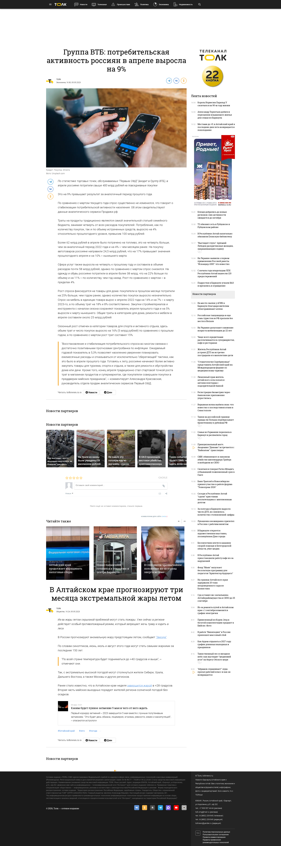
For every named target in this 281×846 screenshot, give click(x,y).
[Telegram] (168, 80)
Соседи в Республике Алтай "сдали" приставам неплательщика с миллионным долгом (215, 498)
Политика (144, 4)
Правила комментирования (214, 837)
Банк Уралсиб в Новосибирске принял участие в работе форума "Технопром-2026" (215, 484)
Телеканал (102, 4)
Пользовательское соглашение (216, 835)
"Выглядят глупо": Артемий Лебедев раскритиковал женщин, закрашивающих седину (215, 246)
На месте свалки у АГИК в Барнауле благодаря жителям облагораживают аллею (213, 306)
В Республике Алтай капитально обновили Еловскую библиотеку (215, 235)
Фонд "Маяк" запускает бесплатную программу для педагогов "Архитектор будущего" (215, 570)
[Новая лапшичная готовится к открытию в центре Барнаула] (115, 553)
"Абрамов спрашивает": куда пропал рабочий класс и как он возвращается (214, 672)
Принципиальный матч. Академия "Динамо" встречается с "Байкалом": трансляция (216, 447)
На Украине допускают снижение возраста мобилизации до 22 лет (215, 329)
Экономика (164, 4)
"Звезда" (161, 637)
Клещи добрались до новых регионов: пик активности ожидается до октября (212, 215)
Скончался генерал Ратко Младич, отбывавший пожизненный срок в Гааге (216, 472)
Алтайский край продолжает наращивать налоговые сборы (65, 568)
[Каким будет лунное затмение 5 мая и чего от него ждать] (63, 713)
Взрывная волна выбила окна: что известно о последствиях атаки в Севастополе (216, 407)
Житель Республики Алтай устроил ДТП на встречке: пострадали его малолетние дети (215, 352)
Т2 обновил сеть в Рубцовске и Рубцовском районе (214, 226)
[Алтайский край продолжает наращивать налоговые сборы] (67, 553)
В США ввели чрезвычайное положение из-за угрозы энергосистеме (163, 568)
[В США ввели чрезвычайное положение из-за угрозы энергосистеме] (162, 553)
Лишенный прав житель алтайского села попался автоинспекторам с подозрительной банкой (211, 381)
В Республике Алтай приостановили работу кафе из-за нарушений (215, 558)
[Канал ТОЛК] (108, 392)
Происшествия (123, 4)
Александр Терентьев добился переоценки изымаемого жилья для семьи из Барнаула (215, 114)
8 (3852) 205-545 (206, 816)
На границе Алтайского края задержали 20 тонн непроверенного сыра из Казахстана (213, 584)
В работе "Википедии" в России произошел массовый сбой (214, 633)
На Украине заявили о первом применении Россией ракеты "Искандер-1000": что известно (213, 261)
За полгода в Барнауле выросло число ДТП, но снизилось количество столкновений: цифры (216, 511)
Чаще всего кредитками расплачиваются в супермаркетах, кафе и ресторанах (216, 340)
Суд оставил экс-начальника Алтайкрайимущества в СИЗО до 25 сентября (216, 598)
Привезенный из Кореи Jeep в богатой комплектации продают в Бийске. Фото (216, 622)
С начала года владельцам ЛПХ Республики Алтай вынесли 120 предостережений (214, 273)
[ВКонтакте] (176, 80)
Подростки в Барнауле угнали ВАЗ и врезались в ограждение (216, 284)
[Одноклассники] (183, 80)
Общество (60, 612)
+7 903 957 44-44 (206, 808)
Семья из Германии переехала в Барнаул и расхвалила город (215, 433)
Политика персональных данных (216, 832)
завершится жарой (139, 685)
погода (93, 731)
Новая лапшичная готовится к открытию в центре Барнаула (113, 568)
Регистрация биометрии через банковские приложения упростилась (214, 395)
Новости (83, 4)
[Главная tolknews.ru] (60, 4)
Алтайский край (66, 731)
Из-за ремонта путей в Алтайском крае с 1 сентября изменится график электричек (216, 610)
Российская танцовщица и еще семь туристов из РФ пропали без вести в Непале (215, 318)
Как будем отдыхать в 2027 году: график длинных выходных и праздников (214, 644)
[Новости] (91, 392)
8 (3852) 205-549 (206, 819)
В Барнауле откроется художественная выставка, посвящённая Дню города (212, 533)
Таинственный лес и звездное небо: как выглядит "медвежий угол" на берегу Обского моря (214, 656)
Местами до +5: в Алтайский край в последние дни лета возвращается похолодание (216, 127)
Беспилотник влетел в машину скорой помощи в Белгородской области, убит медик (214, 545)
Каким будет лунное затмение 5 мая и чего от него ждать (109, 708)
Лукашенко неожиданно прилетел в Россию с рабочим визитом (216, 522)
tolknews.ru (208, 776)
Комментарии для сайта (154, 516)
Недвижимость (186, 4)
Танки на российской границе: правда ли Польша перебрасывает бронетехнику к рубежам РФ (216, 419)
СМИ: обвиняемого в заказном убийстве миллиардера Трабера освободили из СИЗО (214, 459)
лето (82, 731)
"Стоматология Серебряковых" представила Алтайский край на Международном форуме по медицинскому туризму (215, 366)
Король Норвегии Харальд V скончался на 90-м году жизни (214, 104)
